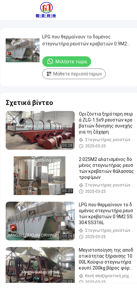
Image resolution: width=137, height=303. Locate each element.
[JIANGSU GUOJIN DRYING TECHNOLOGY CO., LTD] (46, 10)
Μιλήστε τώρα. (72, 61)
